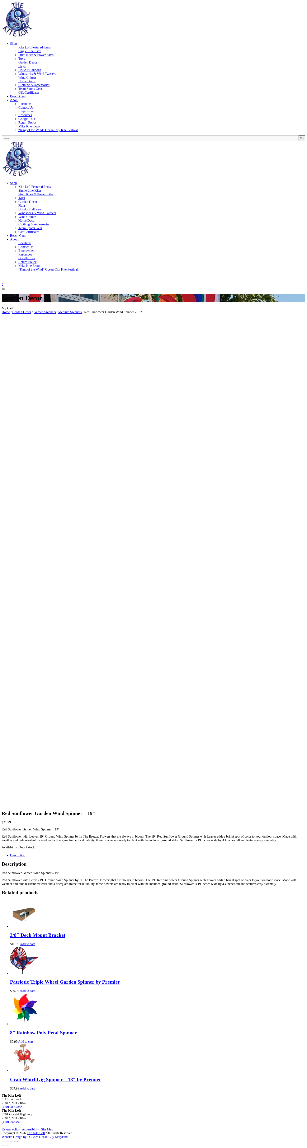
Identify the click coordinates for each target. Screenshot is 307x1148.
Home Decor (27, 81)
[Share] (11, 1141)
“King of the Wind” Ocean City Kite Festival (48, 130)
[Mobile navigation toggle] (3, 289)
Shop (13, 43)
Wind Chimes (27, 77)
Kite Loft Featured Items (34, 47)
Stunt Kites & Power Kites (35, 55)
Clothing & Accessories (33, 85)
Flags (21, 66)
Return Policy (27, 122)
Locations (24, 104)
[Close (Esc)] (16, 1141)
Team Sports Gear (30, 88)
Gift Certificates (28, 92)
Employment (26, 111)
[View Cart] (3, 280)
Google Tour (26, 119)
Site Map (47, 1129)
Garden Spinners (45, 312)
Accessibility (30, 1129)
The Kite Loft (36, 1133)
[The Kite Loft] (17, 36)
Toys (21, 58)
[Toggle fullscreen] (7, 1141)
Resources (25, 115)
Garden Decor (27, 62)
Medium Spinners (70, 312)
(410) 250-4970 (12, 1122)
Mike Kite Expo (29, 126)
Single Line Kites (29, 51)
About (14, 100)
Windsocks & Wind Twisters (37, 73)
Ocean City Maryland (53, 1137)
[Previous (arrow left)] (3, 1145)
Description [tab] (17, 855)
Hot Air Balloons (29, 70)
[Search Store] (2, 284)
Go (301, 138)
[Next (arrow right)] (7, 1145)
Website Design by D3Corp (20, 1137)
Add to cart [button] (27, 944)
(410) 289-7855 (12, 1107)
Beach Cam (17, 96)
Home (6, 312)
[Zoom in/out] (3, 1141)
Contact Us (25, 107)
